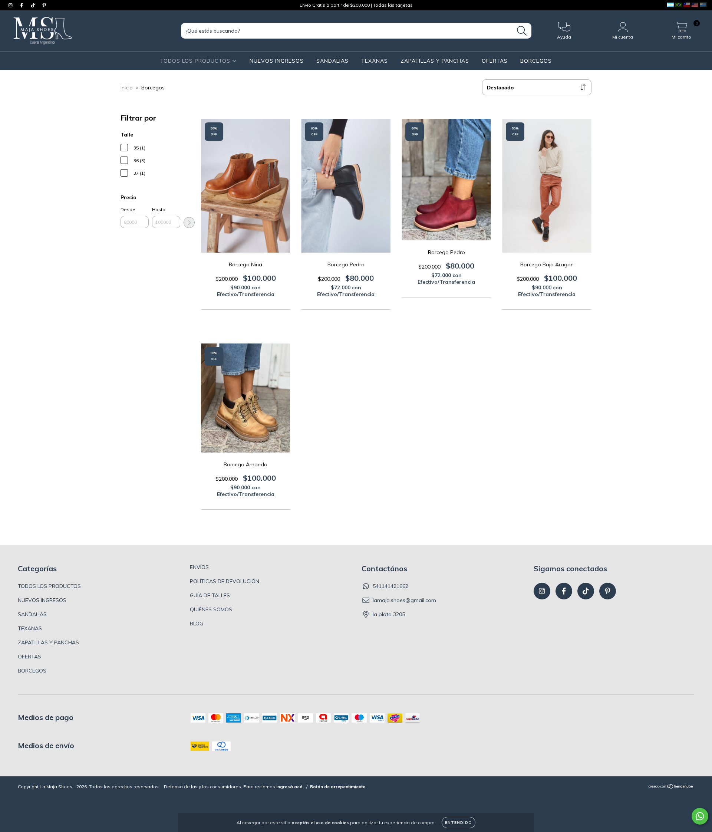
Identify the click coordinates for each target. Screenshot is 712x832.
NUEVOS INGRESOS (277, 60)
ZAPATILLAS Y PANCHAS (434, 60)
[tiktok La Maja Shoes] (33, 5)
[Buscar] (522, 31)
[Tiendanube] (671, 787)
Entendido (458, 822)
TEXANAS (374, 60)
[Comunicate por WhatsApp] (700, 816)
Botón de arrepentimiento (338, 786)
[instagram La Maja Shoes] (11, 5)
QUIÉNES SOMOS (211, 609)
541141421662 (390, 586)
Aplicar (189, 222)
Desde (128, 209)
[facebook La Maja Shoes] (22, 5)
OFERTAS (495, 60)
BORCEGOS (536, 60)
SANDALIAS (332, 60)
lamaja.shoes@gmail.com (404, 600)
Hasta (158, 209)
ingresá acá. (290, 786)
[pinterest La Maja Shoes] (44, 5)
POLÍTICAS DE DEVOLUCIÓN (224, 581)
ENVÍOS (199, 567)
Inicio (127, 87)
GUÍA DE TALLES (210, 595)
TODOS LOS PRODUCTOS (196, 60)
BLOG (196, 623)
